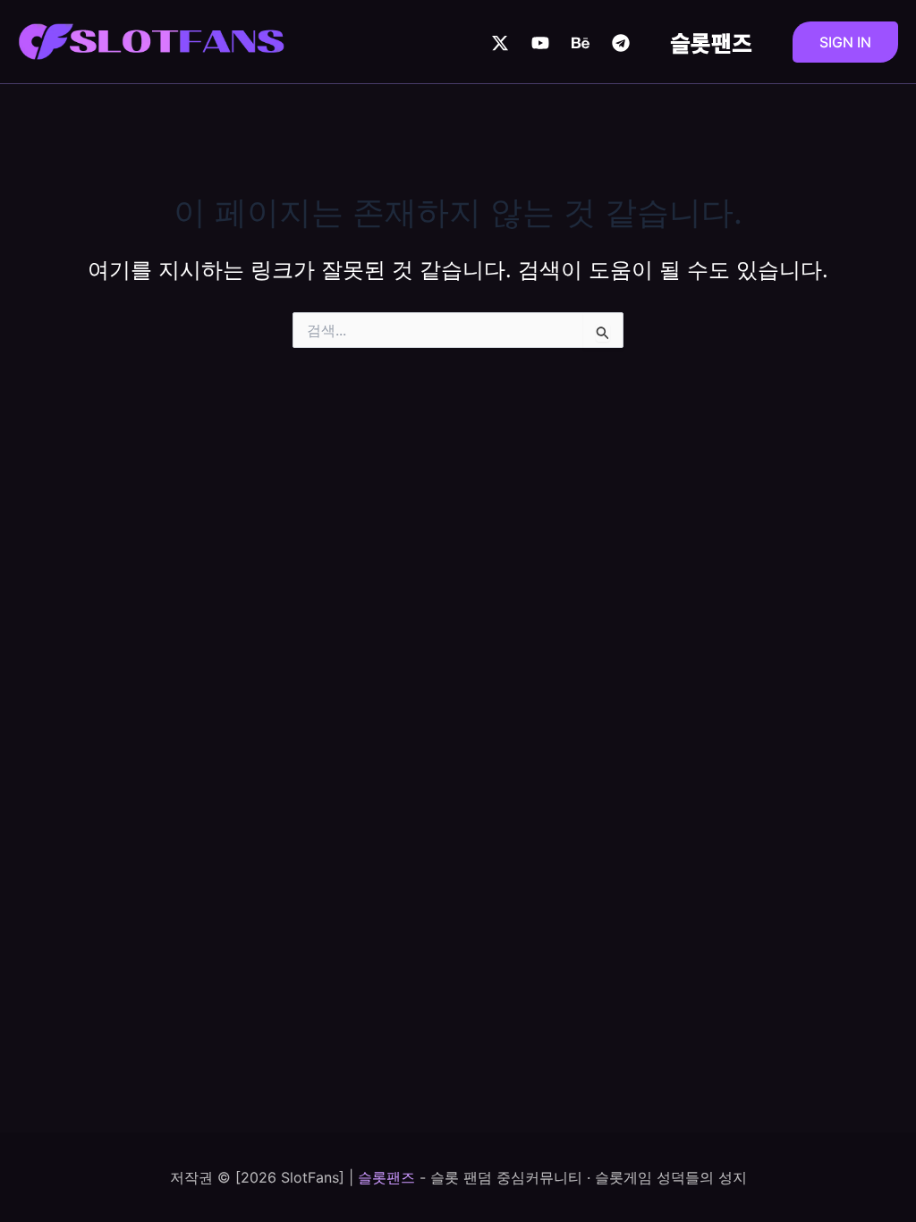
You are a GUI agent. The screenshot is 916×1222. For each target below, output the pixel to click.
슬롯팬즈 (711, 42)
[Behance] (580, 43)
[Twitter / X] (500, 43)
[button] (845, 42)
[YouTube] (540, 43)
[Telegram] (621, 43)
